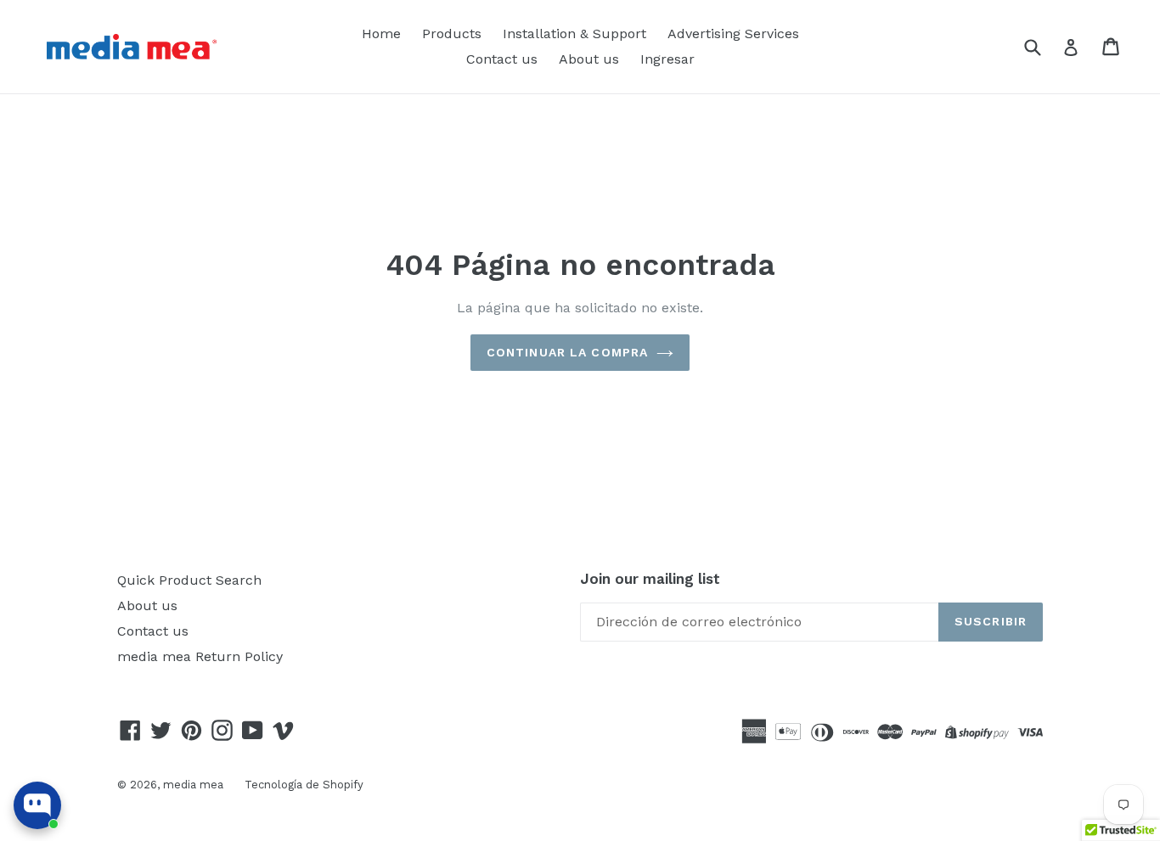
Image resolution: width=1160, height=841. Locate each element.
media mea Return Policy (200, 656)
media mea (193, 784)
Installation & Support (574, 33)
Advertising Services (733, 33)
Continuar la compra (567, 352)
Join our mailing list (650, 578)
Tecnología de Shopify (304, 784)
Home (381, 33)
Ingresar (667, 59)
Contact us (502, 59)
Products (451, 33)
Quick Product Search (189, 580)
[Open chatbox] (37, 805)
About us (589, 59)
